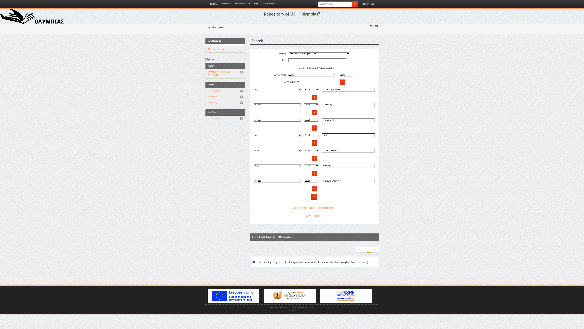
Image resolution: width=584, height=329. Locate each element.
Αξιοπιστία (212, 97)
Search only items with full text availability (317, 68)
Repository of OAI (215, 27)
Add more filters (326, 208)
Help (256, 4)
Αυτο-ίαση (212, 103)
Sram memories (214, 91)
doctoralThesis (214, 118)
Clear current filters (303, 208)
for (283, 60)
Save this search (219, 49)
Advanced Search (242, 4)
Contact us (292, 311)
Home (215, 4)
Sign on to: (370, 4)
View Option (315, 216)
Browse (225, 4)
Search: (282, 54)
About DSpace (269, 4)
